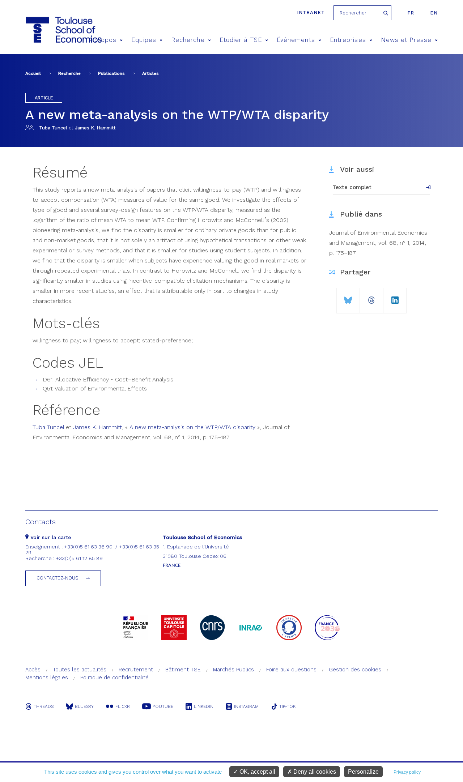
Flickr (122, 706)
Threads (44, 706)
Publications (111, 73)
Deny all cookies (314, 772)
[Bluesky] (348, 297)
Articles (150, 73)
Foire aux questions (291, 669)
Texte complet (352, 187)
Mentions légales (46, 677)
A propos (103, 40)
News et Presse (406, 40)
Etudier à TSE (241, 40)
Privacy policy (407, 772)
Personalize (363, 772)
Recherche (188, 40)
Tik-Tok (287, 706)
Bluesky (84, 706)
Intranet (311, 12)
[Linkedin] (395, 297)
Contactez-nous (57, 578)
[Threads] (371, 297)
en (434, 13)
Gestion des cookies (355, 669)
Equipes (143, 40)
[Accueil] (50, 29)
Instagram (246, 706)
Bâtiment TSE (183, 669)
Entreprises (348, 40)
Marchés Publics (233, 669)
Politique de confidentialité (114, 677)
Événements (296, 40)
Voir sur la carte (50, 537)
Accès (33, 669)
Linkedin (203, 706)
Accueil (33, 73)
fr (410, 13)
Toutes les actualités (79, 669)
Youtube (163, 706)
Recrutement (136, 669)
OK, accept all (256, 772)
